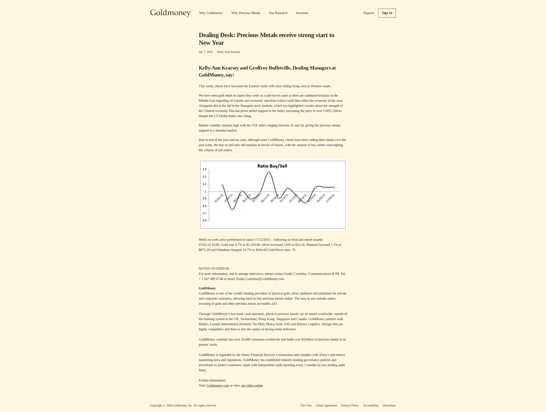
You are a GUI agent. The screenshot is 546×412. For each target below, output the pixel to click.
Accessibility (371, 405)
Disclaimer (389, 405)
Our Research (278, 13)
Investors (302, 13)
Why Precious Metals (245, 13)
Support (368, 13)
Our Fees (306, 405)
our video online (252, 385)
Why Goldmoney (211, 13)
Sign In (387, 13)
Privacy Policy (350, 405)
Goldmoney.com (218, 385)
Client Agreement (326, 405)
